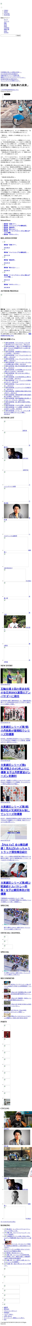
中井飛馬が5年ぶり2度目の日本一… (11, 72)
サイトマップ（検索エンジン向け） (14, 1318)
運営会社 (6, 1309)
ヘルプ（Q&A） (8, 1314)
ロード (6, 19)
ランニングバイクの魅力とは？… (10, 80)
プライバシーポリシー (10, 1311)
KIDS (5, 31)
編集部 (6, 1307)
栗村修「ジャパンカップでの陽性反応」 (16, 225)
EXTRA (6, 32)
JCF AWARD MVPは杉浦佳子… (10, 74)
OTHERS (6, 27)
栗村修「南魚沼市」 (10, 227)
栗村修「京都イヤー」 (10, 224)
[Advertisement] (16, 54)
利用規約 (6, 1312)
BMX (5, 26)
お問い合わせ (8, 1316)
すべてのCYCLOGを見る (8, 1221)
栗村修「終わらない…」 (11, 229)
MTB (5, 24)
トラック (6, 21)
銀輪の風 (6, 29)
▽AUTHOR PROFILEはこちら (10, 89)
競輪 (5, 23)
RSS (5, 1319)
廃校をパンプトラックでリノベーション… (13, 77)
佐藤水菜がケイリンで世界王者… (10, 75)
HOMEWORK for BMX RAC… (9, 79)
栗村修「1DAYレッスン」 (11, 234)
